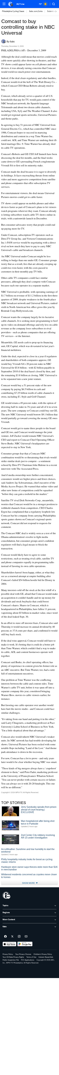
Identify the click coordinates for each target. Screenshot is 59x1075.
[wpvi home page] (6, 895)
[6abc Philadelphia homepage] (10, 4)
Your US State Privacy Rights (13, 957)
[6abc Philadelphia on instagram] (19, 936)
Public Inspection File (11, 960)
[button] (4, 4)
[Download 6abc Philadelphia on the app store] (9, 944)
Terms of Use (31, 957)
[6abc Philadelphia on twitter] (12, 936)
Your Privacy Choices (23, 954)
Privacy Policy (8, 954)
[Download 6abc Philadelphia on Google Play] (25, 944)
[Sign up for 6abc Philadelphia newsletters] (26, 936)
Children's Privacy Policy (43, 954)
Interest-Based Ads (46, 957)
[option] (15, 11)
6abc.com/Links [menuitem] (35, 11)
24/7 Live (20, 4)
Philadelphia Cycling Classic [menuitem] (13, 11)
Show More (28, 883)
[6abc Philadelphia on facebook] (5, 936)
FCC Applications (27, 960)
